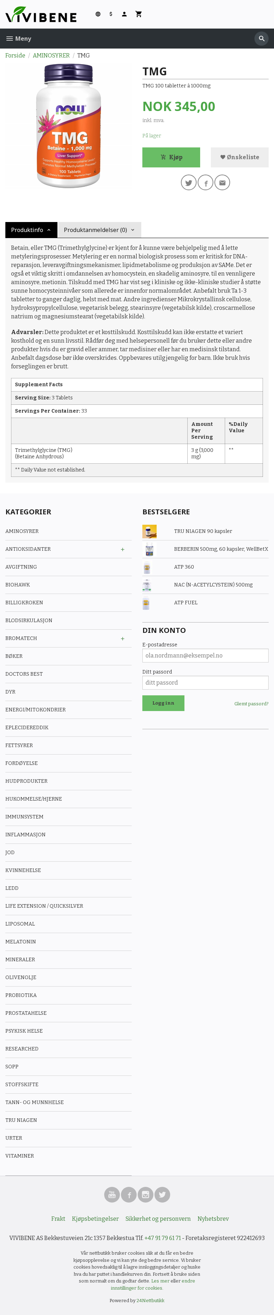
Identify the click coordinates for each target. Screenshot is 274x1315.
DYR (10, 692)
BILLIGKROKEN (24, 603)
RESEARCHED (22, 1049)
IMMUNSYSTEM (24, 817)
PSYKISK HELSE (24, 1031)
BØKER (13, 656)
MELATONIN (20, 942)
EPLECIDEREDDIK (27, 728)
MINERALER (20, 960)
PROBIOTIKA (21, 995)
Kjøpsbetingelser (95, 1218)
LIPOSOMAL (20, 924)
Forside (15, 55)
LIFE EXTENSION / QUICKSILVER (44, 906)
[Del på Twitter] (189, 182)
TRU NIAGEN (21, 1120)
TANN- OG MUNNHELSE (34, 1102)
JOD (10, 853)
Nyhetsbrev (213, 1218)
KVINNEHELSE (23, 870)
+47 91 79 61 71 (162, 1238)
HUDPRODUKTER (26, 781)
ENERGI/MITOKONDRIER (35, 710)
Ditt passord (157, 672)
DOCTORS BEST (24, 674)
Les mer (161, 1281)
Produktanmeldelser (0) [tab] (95, 230)
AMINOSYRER (22, 531)
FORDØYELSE (21, 763)
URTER (13, 1138)
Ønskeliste (242, 157)
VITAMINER (19, 1156)
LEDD (12, 888)
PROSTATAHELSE (26, 1013)
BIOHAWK (17, 585)
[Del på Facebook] (205, 182)
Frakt (58, 1218)
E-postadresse (159, 645)
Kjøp (175, 157)
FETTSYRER (19, 745)
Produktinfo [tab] (27, 230)
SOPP (12, 1067)
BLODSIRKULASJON (28, 621)
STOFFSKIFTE (22, 1085)
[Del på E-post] (222, 182)
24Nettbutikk (150, 1300)
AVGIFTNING (21, 567)
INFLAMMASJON (25, 835)
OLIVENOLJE (20, 977)
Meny (22, 38)
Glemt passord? (251, 703)
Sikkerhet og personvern (158, 1218)
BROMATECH (21, 638)
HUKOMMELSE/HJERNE (33, 799)
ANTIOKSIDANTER (28, 549)
